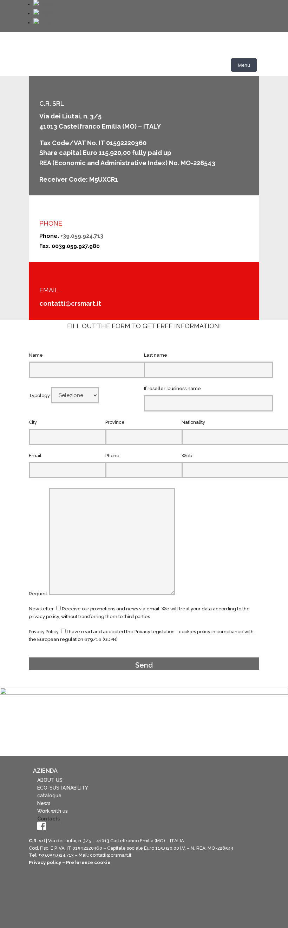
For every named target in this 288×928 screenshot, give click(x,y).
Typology (40, 395)
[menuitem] (42, 4)
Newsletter (41, 608)
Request (39, 593)
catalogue (49, 795)
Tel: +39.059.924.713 (51, 855)
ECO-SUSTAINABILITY (62, 787)
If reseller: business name (172, 388)
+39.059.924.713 (81, 236)
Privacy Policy (44, 631)
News (44, 803)
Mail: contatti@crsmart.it (105, 855)
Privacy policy (45, 862)
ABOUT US (50, 780)
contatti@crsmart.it (70, 303)
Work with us (52, 811)
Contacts (48, 818)
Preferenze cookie (88, 862)
